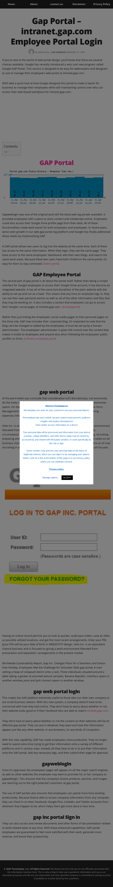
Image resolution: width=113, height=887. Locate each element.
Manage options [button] (50, 477)
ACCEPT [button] (67, 478)
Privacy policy (56, 469)
